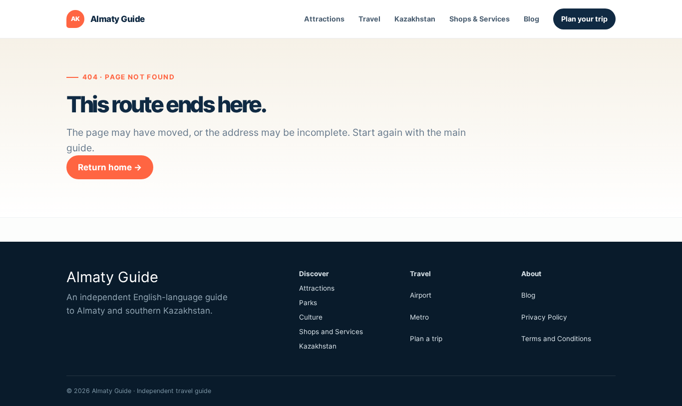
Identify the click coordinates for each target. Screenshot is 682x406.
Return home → (110, 167)
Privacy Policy (544, 317)
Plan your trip (584, 18)
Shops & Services (479, 18)
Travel (369, 18)
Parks (308, 303)
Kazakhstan (414, 18)
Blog (531, 18)
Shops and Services (331, 332)
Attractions (324, 18)
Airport (420, 295)
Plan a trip (426, 339)
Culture (311, 317)
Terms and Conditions (556, 339)
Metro (419, 317)
